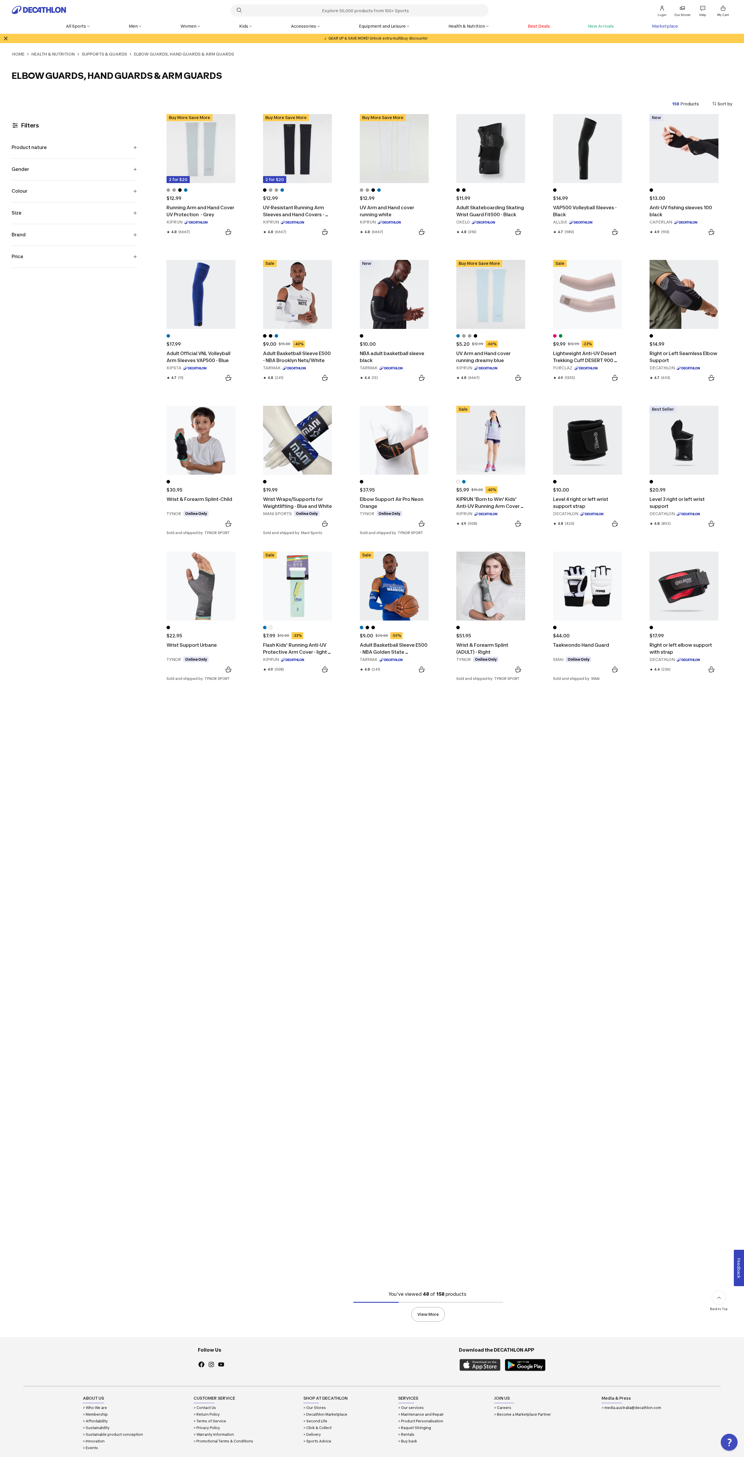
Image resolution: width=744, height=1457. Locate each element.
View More (428, 1314)
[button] (729, 1442)
